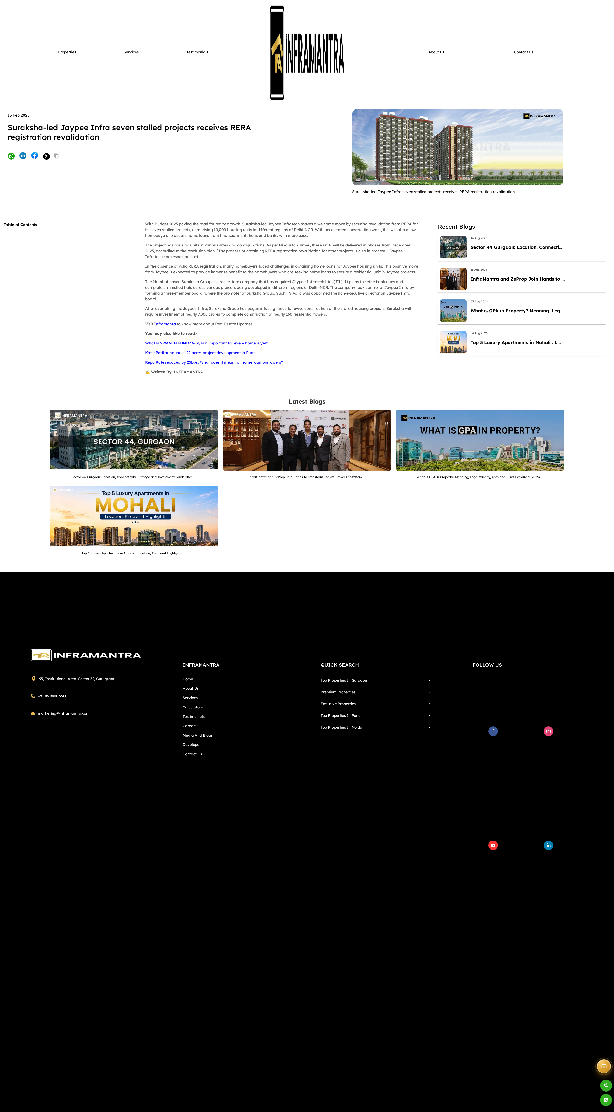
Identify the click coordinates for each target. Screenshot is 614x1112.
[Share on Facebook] (34, 156)
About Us (191, 688)
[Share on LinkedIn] (22, 156)
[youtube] (493, 845)
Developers (192, 744)
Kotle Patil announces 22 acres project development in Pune (200, 352)
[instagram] (548, 731)
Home (188, 679)
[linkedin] (548, 845)
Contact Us (192, 754)
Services (190, 697)
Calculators (193, 707)
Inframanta (165, 323)
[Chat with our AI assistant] (604, 1068)
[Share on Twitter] (46, 156)
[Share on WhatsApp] (11, 156)
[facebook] (493, 731)
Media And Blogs (198, 735)
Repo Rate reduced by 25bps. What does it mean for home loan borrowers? (214, 362)
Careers (189, 726)
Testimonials (194, 716)
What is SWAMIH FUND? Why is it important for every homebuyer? (206, 343)
